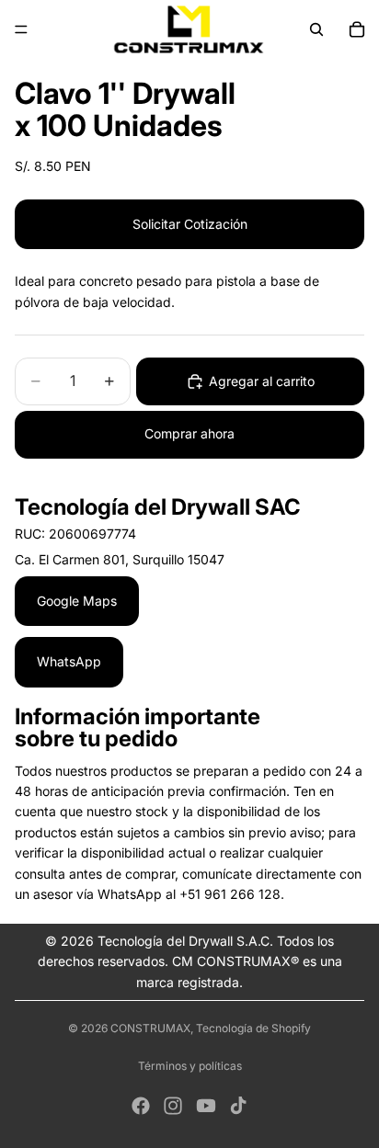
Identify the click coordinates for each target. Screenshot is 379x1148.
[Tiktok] (238, 1106)
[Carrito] (357, 29)
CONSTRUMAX (150, 1028)
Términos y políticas (190, 1066)
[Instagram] (173, 1106)
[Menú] (21, 29)
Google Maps (77, 600)
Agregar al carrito (262, 381)
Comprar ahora (189, 433)
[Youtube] (206, 1106)
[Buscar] (316, 29)
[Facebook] (141, 1106)
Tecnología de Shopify (253, 1028)
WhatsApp (69, 661)
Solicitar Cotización (189, 224)
